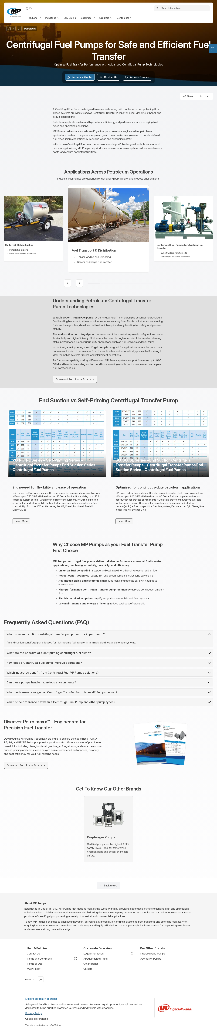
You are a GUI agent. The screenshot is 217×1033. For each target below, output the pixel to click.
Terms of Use (34, 963)
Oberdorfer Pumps (150, 958)
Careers (87, 968)
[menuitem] (34, 18)
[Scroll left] (67, 283)
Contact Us (33, 953)
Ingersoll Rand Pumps (152, 953)
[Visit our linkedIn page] (41, 979)
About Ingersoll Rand (95, 958)
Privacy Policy (33, 1013)
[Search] (157, 8)
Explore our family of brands (42, 998)
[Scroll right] (79, 283)
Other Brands (90, 963)
